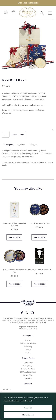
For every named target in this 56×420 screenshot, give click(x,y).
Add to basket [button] (14, 237)
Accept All (28, 408)
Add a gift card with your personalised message (23, 105)
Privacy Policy (39, 401)
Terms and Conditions (28, 369)
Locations (28, 350)
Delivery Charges (28, 366)
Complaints (28, 378)
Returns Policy (28, 363)
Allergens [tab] (33, 145)
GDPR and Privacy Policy (28, 372)
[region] (28, 406)
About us (28, 340)
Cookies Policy (28, 375)
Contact (28, 353)
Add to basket (18, 135)
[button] (49, 23)
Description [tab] (8, 145)
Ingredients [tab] (21, 145)
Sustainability (28, 347)
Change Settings (28, 415)
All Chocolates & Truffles (28, 343)
